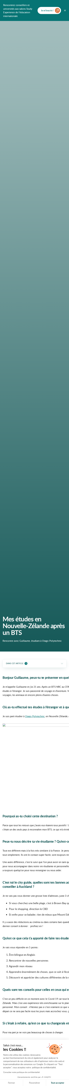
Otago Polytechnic (35, 716)
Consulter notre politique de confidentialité (21, 1072)
